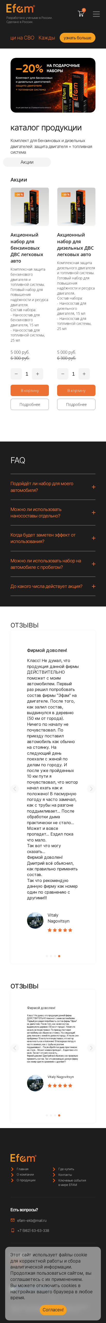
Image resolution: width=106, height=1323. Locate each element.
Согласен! (53, 1309)
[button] (15, 789)
